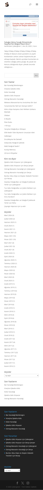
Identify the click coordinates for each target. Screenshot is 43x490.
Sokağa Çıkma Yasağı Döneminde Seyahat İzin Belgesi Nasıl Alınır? (18, 43)
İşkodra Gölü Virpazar (12, 96)
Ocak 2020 (8, 281)
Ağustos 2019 (9, 287)
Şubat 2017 (8, 363)
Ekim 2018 (8, 315)
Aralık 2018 (8, 308)
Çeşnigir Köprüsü (10, 206)
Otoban (7, 115)
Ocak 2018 (8, 335)
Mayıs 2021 (8, 236)
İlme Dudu (8, 122)
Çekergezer (17, 46)
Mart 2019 (8, 304)
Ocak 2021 (8, 250)
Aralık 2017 (8, 339)
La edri (23, 206)
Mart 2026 (8, 215)
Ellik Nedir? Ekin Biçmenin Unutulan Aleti (19, 132)
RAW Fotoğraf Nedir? (12, 146)
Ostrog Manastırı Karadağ (13, 99)
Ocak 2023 (8, 226)
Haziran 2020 (9, 267)
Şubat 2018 (8, 332)
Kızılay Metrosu (10, 150)
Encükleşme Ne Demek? (13, 139)
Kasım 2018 (8, 311)
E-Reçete (7, 119)
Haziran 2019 (9, 294)
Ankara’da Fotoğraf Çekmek (14, 143)
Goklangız (7, 136)
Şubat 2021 (8, 246)
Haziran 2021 (9, 232)
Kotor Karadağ (9, 92)
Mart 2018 (8, 328)
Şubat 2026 (8, 219)
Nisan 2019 (8, 301)
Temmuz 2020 (9, 263)
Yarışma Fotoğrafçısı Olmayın (15, 129)
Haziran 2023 (9, 222)
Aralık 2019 (8, 284)
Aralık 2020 (8, 253)
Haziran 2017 (9, 356)
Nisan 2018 (8, 325)
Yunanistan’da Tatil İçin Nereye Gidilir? (18, 106)
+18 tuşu (7, 126)
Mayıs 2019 (8, 298)
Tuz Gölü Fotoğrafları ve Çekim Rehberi (18, 188)
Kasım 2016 (8, 366)
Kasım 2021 (8, 229)
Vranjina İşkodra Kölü (12, 89)
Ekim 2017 (8, 346)
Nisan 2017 (8, 359)
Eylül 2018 (8, 318)
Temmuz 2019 (9, 291)
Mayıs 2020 (8, 270)
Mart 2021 (8, 243)
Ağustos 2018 (9, 322)
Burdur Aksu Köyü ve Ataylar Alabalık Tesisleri (21, 176)
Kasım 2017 (8, 342)
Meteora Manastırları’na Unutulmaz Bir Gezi (20, 102)
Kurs (35, 46)
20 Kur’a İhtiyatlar (10, 153)
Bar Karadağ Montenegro (13, 85)
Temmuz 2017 (9, 352)
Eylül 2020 (8, 256)
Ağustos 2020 (9, 260)
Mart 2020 (8, 277)
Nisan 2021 (8, 239)
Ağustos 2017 (9, 349)
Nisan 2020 (8, 274)
